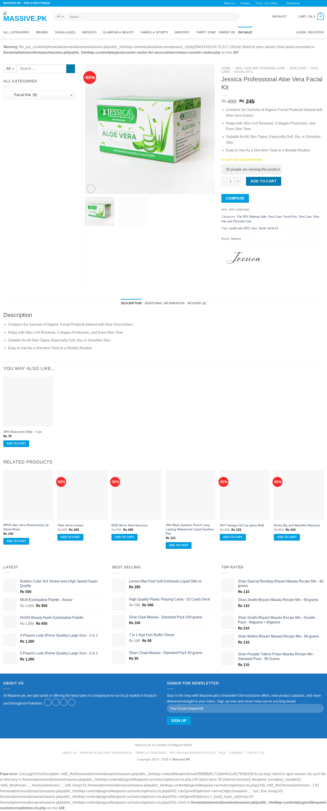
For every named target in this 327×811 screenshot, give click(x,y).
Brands (42, 32)
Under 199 (227, 32)
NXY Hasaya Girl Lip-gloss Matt (242, 525)
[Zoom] (91, 188)
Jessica (236, 238)
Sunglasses (65, 32)
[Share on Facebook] (225, 276)
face (254, 228)
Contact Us (255, 752)
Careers (245, 3)
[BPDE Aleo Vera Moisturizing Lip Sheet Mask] (28, 495)
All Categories (16, 32)
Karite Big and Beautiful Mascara (297, 525)
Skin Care (298, 68)
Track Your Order (266, 3)
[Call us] (317, 3)
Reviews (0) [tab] (197, 303)
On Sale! (245, 32)
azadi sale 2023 (239, 228)
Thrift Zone (206, 32)
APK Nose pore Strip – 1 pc (22, 431)
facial (262, 228)
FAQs (222, 752)
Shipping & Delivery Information (106, 752)
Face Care (274, 216)
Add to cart (263, 181)
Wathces (89, 32)
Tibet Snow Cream (70, 525)
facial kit (272, 228)
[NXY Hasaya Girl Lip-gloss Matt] (245, 495)
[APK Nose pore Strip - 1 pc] (28, 402)
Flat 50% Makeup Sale (251, 216)
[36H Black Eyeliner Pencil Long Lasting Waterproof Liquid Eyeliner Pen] (191, 495)
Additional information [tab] (164, 303)
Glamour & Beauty (118, 32)
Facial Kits (243, 72)
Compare (235, 198)
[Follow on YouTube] (321, 3)
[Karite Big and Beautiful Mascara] (299, 495)
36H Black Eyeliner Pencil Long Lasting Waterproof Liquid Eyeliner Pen (190, 529)
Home (226, 68)
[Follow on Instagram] (308, 3)
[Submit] (235, 16)
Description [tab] (131, 303)
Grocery (182, 32)
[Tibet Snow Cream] (82, 495)
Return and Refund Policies (193, 752)
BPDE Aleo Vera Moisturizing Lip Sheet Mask (26, 527)
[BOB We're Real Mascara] (136, 495)
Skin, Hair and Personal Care (260, 68)
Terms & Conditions (151, 752)
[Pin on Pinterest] (249, 276)
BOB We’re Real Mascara (129, 525)
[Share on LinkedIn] (257, 276)
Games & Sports (154, 32)
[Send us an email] (313, 3)
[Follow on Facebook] (304, 3)
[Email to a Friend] (241, 276)
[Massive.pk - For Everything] (25, 16)
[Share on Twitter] (233, 276)
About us (229, 3)
